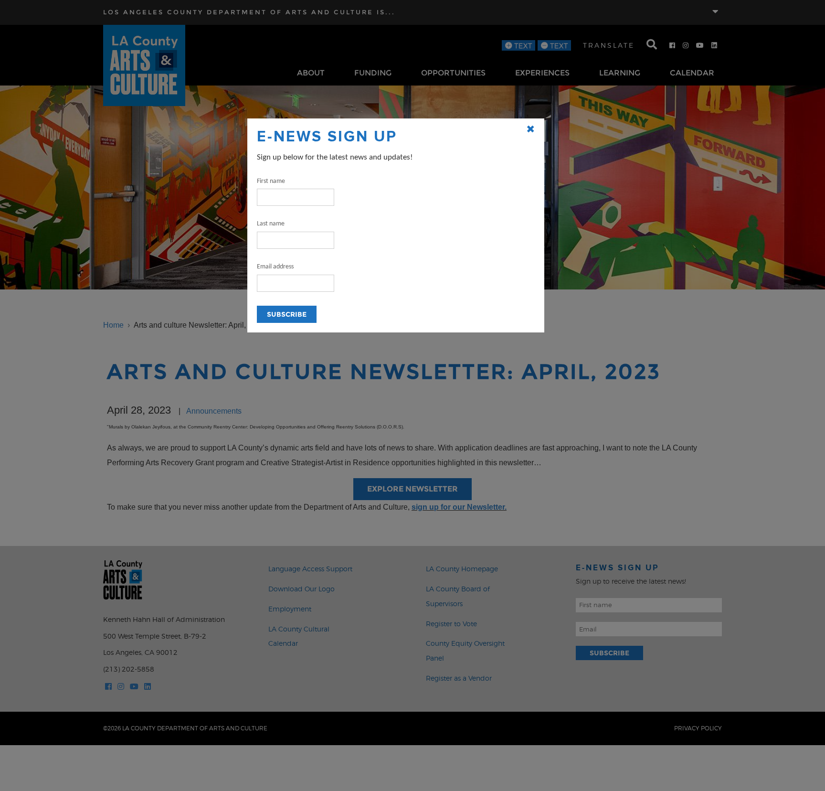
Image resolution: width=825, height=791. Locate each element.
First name (271, 181)
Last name (271, 223)
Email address (275, 266)
